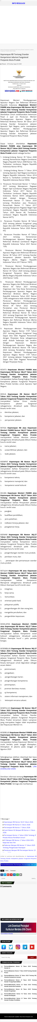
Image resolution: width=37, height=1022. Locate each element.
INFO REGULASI (18, 3)
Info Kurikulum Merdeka (7, 933)
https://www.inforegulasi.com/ (26, 1016)
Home (1, 49)
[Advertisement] (18, 25)
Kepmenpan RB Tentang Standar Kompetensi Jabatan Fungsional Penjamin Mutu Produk (18, 858)
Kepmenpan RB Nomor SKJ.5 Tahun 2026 (18, 822)
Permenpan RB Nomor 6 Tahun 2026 (17, 825)
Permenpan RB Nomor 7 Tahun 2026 (17, 828)
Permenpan (6, 49)
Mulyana (4, 64)
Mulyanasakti (11, 1016)
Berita (7, 870)
